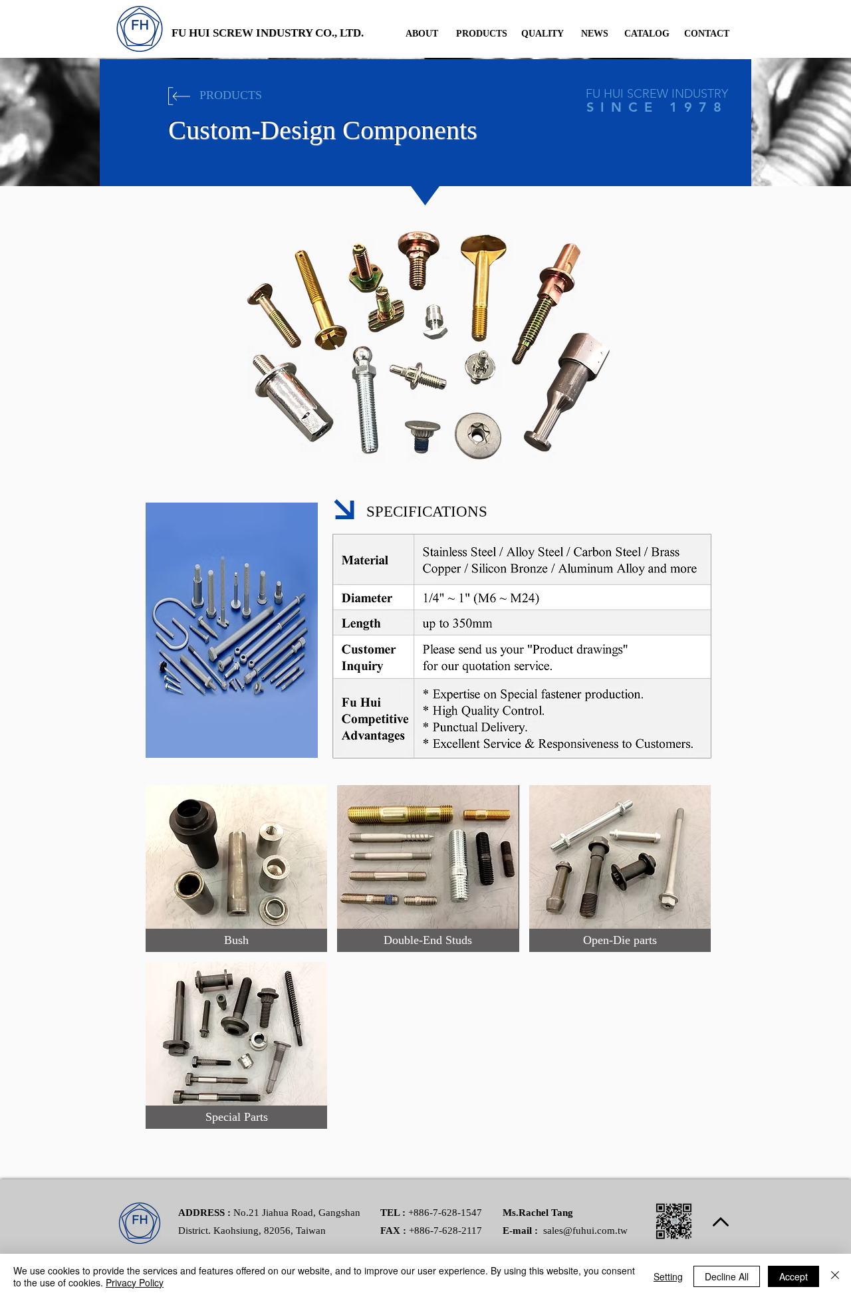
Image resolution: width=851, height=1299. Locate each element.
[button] (236, 868)
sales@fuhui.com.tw (585, 1230)
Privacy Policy (135, 1282)
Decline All (727, 1276)
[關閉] (835, 1276)
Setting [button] (668, 1276)
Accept (793, 1276)
